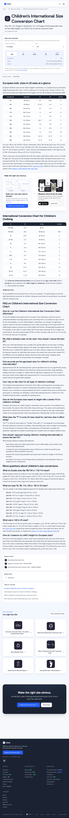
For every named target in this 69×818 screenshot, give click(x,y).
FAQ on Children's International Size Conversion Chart (20, 595)
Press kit (54, 814)
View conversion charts (57, 614)
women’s (34, 531)
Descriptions (30, 772)
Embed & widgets (7, 781)
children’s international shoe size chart (25, 169)
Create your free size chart (27, 705)
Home (4, 9)
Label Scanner (30, 774)
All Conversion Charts (14, 9)
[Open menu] (64, 4)
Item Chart (5, 770)
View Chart (16, 76)
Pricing (4, 784)
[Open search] (60, 4)
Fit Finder (7, 774)
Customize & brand (8, 779)
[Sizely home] (7, 4)
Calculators (50, 774)
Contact (5, 807)
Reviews (5, 797)
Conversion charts (54, 770)
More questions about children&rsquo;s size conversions (21, 599)
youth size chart (38, 166)
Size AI (7, 786)
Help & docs (51, 784)
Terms (36, 814)
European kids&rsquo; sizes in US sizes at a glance (19, 588)
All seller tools (29, 777)
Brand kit (5, 802)
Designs (6, 777)
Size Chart (5, 772)
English (29, 814)
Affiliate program (8, 804)
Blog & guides (50, 781)
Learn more (54, 203)
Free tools (51, 777)
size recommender (22, 70)
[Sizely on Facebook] (4, 760)
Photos (28, 770)
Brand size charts (54, 772)
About (4, 795)
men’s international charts (48, 531)
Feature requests (62, 814)
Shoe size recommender (53, 779)
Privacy (42, 814)
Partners (5, 800)
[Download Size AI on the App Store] (43, 203)
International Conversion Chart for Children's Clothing (20, 592)
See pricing (46, 705)
